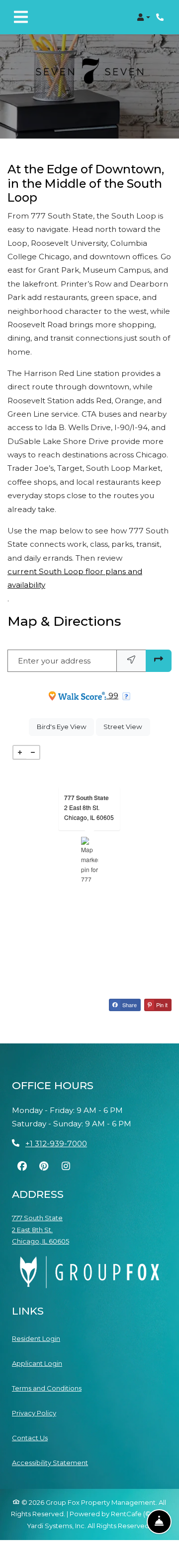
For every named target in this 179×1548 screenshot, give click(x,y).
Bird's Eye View (65, 726)
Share (129, 1005)
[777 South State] (89, 859)
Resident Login (36, 1338)
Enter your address (54, 660)
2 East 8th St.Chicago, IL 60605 (89, 812)
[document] (89, 859)
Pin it (161, 1005)
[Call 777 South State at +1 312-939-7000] (161, 17)
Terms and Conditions (47, 1388)
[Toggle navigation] (21, 17)
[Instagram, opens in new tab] (66, 1166)
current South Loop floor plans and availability (74, 578)
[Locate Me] (131, 661)
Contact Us (30, 1438)
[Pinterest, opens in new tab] (44, 1166)
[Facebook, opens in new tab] (22, 1166)
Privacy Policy (34, 1412)
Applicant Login (37, 1363)
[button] (143, 17)
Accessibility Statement (50, 1462)
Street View (126, 726)
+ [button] (19, 752)
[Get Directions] (159, 661)
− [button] (32, 752)
